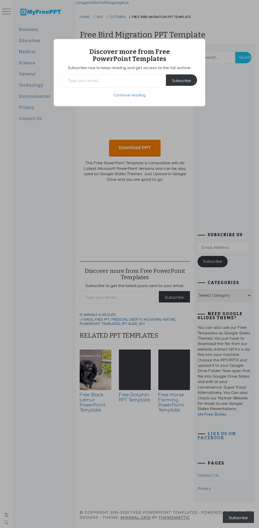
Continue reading (130, 95)
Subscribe (181, 81)
